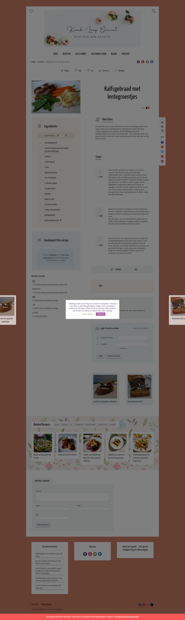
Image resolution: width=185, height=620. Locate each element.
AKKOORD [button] (100, 314)
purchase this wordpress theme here (127, 617)
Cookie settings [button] (87, 314)
